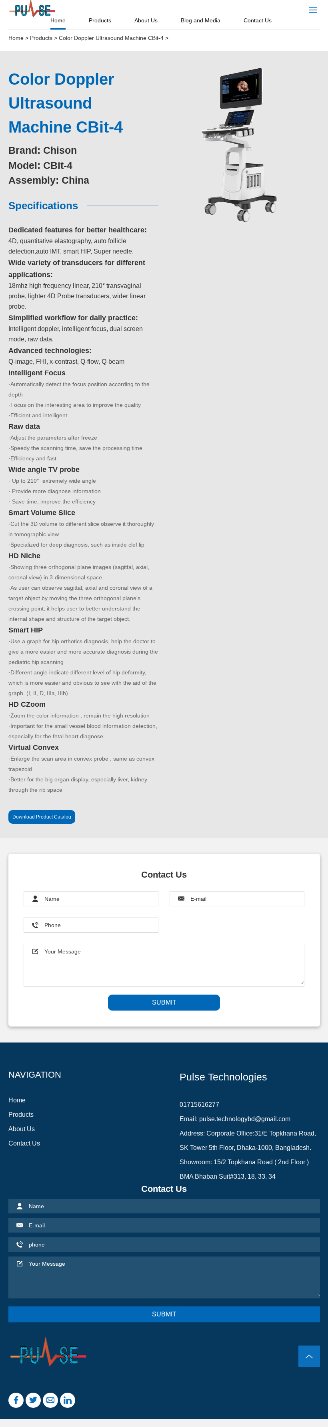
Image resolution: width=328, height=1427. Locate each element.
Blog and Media (200, 20)
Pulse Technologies (223, 1076)
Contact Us (258, 20)
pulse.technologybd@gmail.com (244, 1119)
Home (58, 20)
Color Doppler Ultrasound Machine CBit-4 (111, 38)
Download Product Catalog (41, 817)
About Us (146, 20)
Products (100, 20)
